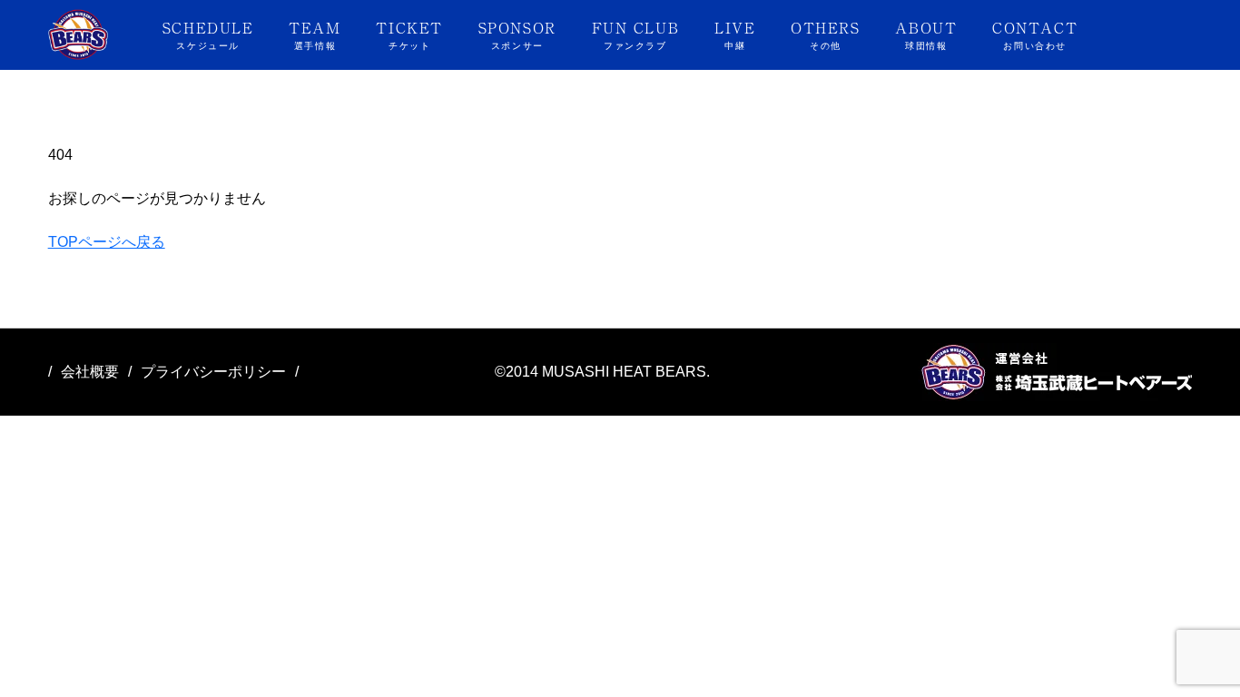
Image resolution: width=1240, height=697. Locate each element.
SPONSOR (517, 33)
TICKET (409, 33)
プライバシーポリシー (213, 371)
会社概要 (90, 371)
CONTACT (1035, 33)
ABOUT (926, 33)
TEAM (314, 33)
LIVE (734, 33)
